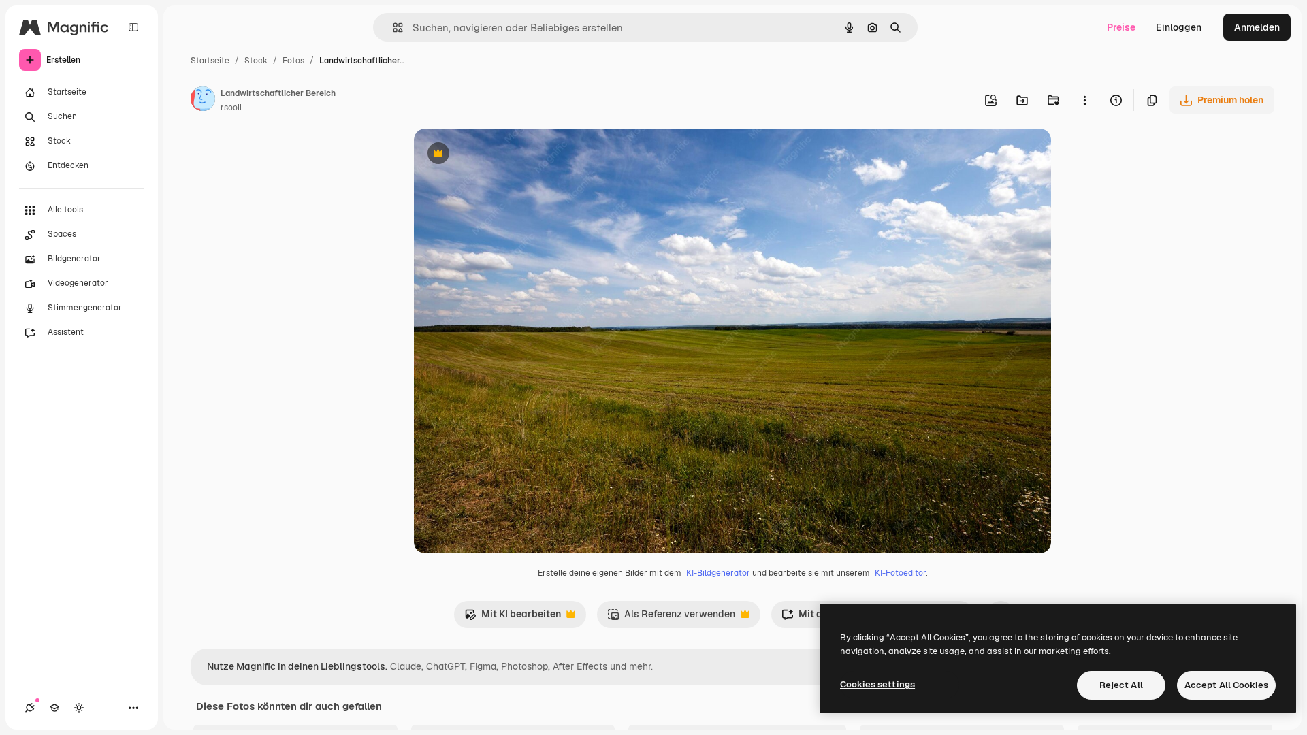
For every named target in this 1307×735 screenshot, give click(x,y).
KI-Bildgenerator (718, 573)
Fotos (293, 60)
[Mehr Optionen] (1084, 100)
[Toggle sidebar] (133, 27)
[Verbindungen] (30, 708)
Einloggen (1178, 27)
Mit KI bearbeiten (512, 617)
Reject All (1121, 685)
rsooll (231, 107)
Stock (256, 60)
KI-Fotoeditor (900, 573)
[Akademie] (54, 708)
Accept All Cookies (1226, 685)
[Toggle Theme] (79, 708)
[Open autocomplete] (392, 27)
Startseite (210, 60)
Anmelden (1257, 27)
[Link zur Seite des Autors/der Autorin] (203, 100)
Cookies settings (877, 684)
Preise (1121, 27)
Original (501, 154)
